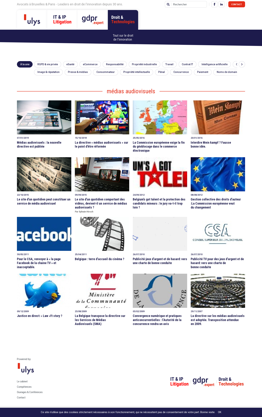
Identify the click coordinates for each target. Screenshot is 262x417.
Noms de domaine (227, 72)
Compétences (24, 386)
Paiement (202, 72)
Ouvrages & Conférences (30, 392)
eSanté (70, 64)
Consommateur (105, 72)
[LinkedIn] (222, 4)
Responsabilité (115, 64)
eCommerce (90, 64)
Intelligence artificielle (215, 64)
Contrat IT (187, 64)
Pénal (161, 72)
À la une (24, 64)
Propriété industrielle (144, 64)
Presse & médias (78, 72)
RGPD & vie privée (47, 64)
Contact (236, 4)
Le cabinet (22, 381)
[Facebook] (214, 4)
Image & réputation (48, 72)
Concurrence (181, 72)
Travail (169, 64)
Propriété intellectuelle (136, 72)
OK (219, 412)
